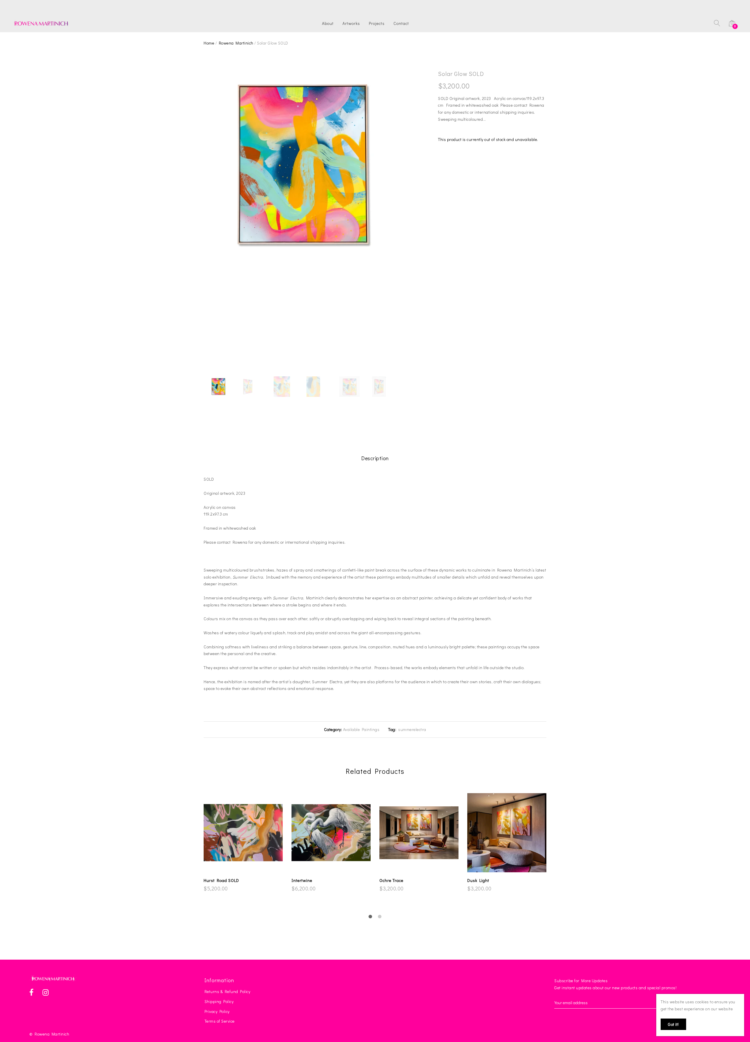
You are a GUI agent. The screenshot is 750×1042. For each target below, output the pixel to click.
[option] (302, 164)
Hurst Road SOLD (221, 880)
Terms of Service (219, 1021)
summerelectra (411, 729)
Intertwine (302, 880)
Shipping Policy (219, 1001)
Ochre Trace (391, 880)
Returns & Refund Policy (227, 991)
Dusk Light (478, 880)
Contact (401, 23)
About (328, 23)
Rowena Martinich (236, 43)
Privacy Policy (217, 1011)
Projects (377, 23)
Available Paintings (361, 729)
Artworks (351, 23)
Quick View (247, 867)
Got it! (673, 1024)
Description (375, 458)
